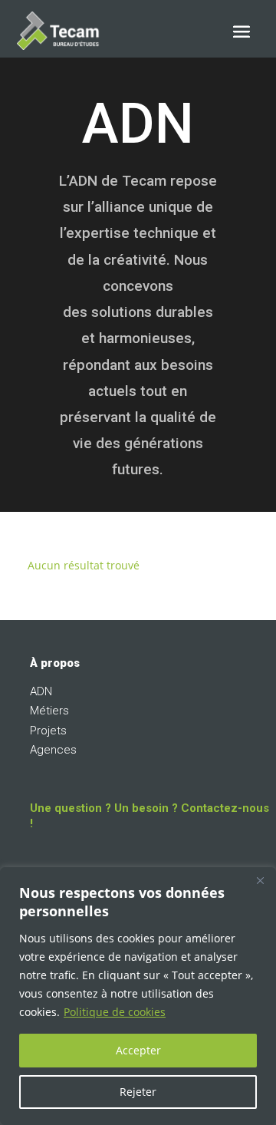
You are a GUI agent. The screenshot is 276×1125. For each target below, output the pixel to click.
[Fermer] (260, 880)
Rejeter (138, 1091)
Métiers (49, 711)
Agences (53, 750)
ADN (41, 691)
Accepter (138, 1050)
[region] (138, 996)
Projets (48, 730)
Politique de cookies (115, 1012)
